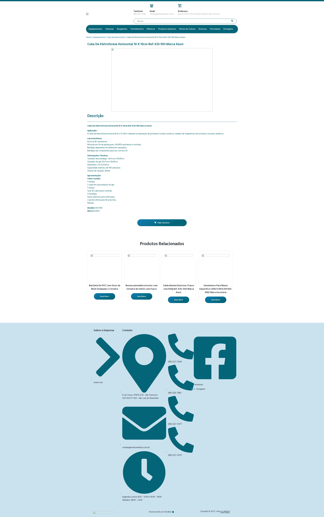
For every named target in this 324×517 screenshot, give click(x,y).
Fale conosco (163, 222)
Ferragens (228, 29)
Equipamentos (95, 29)
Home (88, 37)
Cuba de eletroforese (116, 37)
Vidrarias (109, 29)
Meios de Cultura (187, 29)
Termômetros (137, 29)
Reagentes (122, 29)
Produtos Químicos (167, 29)
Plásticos (151, 29)
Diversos (203, 29)
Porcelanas (215, 29)
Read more (104, 296)
